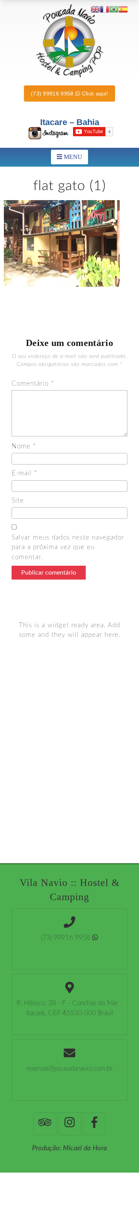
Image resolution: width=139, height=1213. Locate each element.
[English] (95, 9)
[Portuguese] (114, 9)
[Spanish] (123, 9)
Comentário (33, 383)
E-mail (24, 473)
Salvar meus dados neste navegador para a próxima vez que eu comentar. (68, 547)
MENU (72, 157)
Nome (24, 446)
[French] (104, 9)
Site (18, 500)
